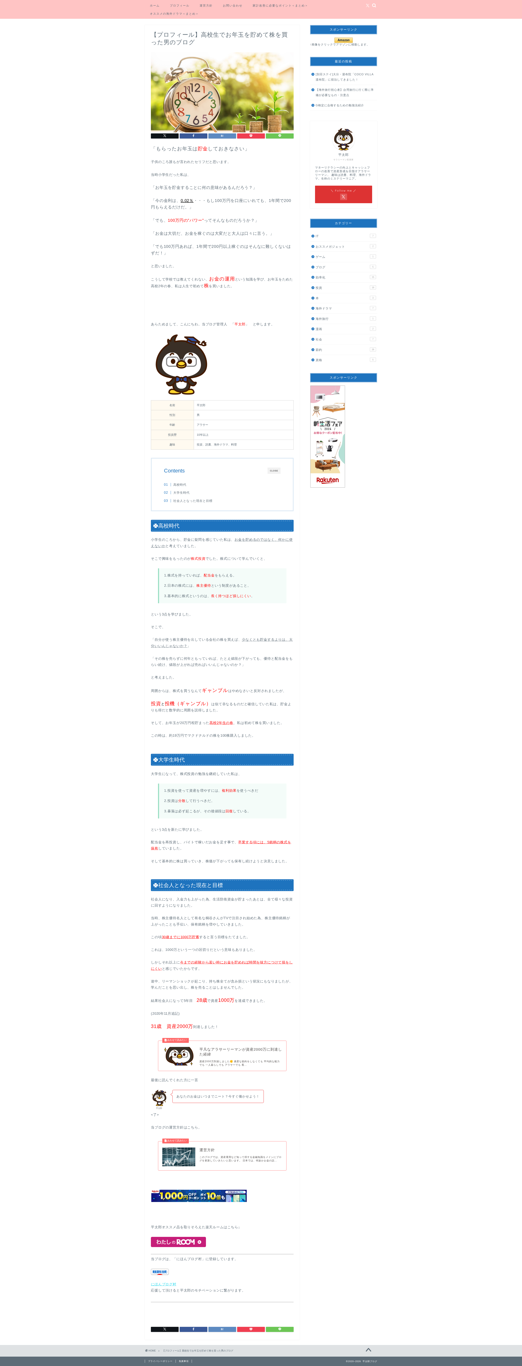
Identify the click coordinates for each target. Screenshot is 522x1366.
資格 (345, 360)
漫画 (345, 329)
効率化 (345, 277)
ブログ (345, 267)
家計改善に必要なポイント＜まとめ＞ (280, 5)
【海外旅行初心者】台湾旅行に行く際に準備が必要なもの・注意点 (345, 92)
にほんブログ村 (163, 1284)
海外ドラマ (345, 308)
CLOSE (274, 471)
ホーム (155, 5)
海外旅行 (345, 318)
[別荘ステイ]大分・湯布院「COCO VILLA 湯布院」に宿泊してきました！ (344, 77)
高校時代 (179, 484)
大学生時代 (181, 492)
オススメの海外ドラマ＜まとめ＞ (174, 14)
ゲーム (345, 256)
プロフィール (179, 5)
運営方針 (206, 5)
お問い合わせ (232, 5)
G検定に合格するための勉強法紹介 (340, 105)
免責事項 (184, 1361)
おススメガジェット (345, 246)
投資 (345, 287)
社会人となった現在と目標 (192, 500)
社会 (345, 339)
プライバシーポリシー (160, 1361)
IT (345, 236)
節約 (345, 349)
